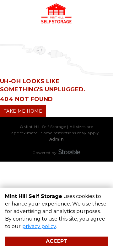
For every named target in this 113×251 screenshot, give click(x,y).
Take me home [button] (23, 111)
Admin (56, 139)
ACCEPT (56, 241)
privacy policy (39, 226)
